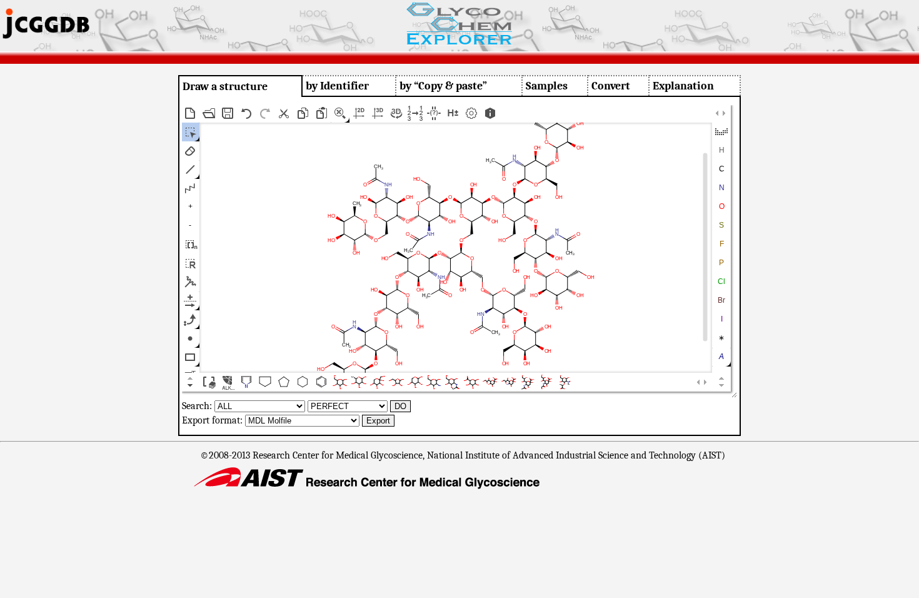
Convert (610, 86)
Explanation (683, 86)
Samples (547, 86)
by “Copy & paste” (443, 86)
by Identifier (337, 86)
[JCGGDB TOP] (46, 34)
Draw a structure (225, 86)
